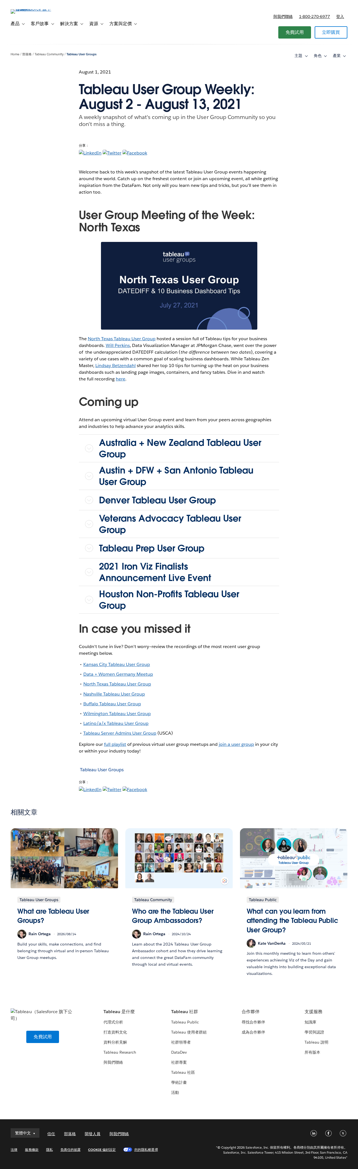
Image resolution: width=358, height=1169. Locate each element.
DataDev (179, 1052)
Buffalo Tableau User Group (112, 704)
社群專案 (179, 1062)
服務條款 (31, 1149)
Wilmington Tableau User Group (117, 713)
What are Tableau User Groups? (53, 916)
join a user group (236, 744)
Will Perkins (118, 345)
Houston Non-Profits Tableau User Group (169, 599)
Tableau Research (119, 1052)
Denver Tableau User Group (157, 500)
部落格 (27, 54)
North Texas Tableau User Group (122, 339)
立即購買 (331, 32)
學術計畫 (179, 1082)
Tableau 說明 (316, 1042)
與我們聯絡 (283, 16)
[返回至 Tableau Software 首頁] (32, 9)
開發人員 (92, 1133)
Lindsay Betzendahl (115, 365)
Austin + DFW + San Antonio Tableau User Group (176, 476)
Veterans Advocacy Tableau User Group (170, 524)
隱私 (49, 1149)
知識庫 (310, 1022)
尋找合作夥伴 (253, 1022)
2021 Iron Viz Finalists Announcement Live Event (155, 572)
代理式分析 (113, 1022)
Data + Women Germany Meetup (118, 674)
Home (15, 54)
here (120, 379)
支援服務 (313, 1012)
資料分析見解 (115, 1042)
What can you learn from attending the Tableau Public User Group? (292, 920)
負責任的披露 (70, 1149)
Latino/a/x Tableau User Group (116, 723)
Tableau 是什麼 (119, 1012)
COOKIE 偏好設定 (102, 1149)
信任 (51, 1133)
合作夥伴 (251, 1012)
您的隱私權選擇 (146, 1149)
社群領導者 (181, 1042)
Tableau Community (49, 54)
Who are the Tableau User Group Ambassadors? (173, 916)
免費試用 (295, 32)
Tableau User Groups (81, 54)
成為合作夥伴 (253, 1032)
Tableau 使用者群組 (189, 1032)
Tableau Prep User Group (151, 548)
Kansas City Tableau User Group (116, 664)
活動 (175, 1092)
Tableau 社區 (183, 1072)
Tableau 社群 (184, 1012)
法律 (14, 1149)
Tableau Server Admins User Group (120, 733)
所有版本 (312, 1052)
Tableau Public (185, 1022)
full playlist (115, 744)
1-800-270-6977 (314, 16)
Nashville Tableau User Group (114, 694)
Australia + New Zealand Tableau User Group (180, 448)
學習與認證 (314, 1032)
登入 (340, 16)
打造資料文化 (115, 1032)
